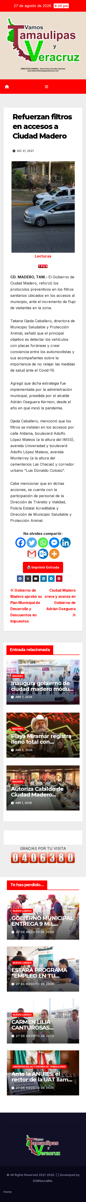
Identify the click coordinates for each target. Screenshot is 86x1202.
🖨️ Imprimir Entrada (43, 567)
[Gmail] (32, 554)
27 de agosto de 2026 (35, 932)
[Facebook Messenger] (54, 542)
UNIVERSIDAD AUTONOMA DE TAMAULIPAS (39, 1066)
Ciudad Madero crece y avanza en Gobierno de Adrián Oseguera (60, 599)
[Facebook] (20, 542)
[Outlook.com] (43, 554)
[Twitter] (32, 542)
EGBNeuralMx (42, 1181)
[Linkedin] (65, 542)
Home (7, 1192)
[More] (54, 554)
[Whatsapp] (43, 542)
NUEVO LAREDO (22, 911)
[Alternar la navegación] (46, 86)
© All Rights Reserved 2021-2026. (31, 1175)
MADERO (17, 676)
